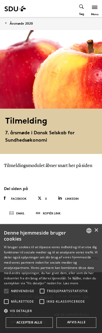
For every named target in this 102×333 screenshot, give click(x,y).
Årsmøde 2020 (21, 23)
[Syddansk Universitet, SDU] (15, 8)
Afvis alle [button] (76, 322)
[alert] (51, 278)
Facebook (19, 199)
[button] (6, 291)
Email (20, 213)
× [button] (96, 230)
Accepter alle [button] (29, 322)
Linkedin (72, 199)
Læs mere (70, 283)
